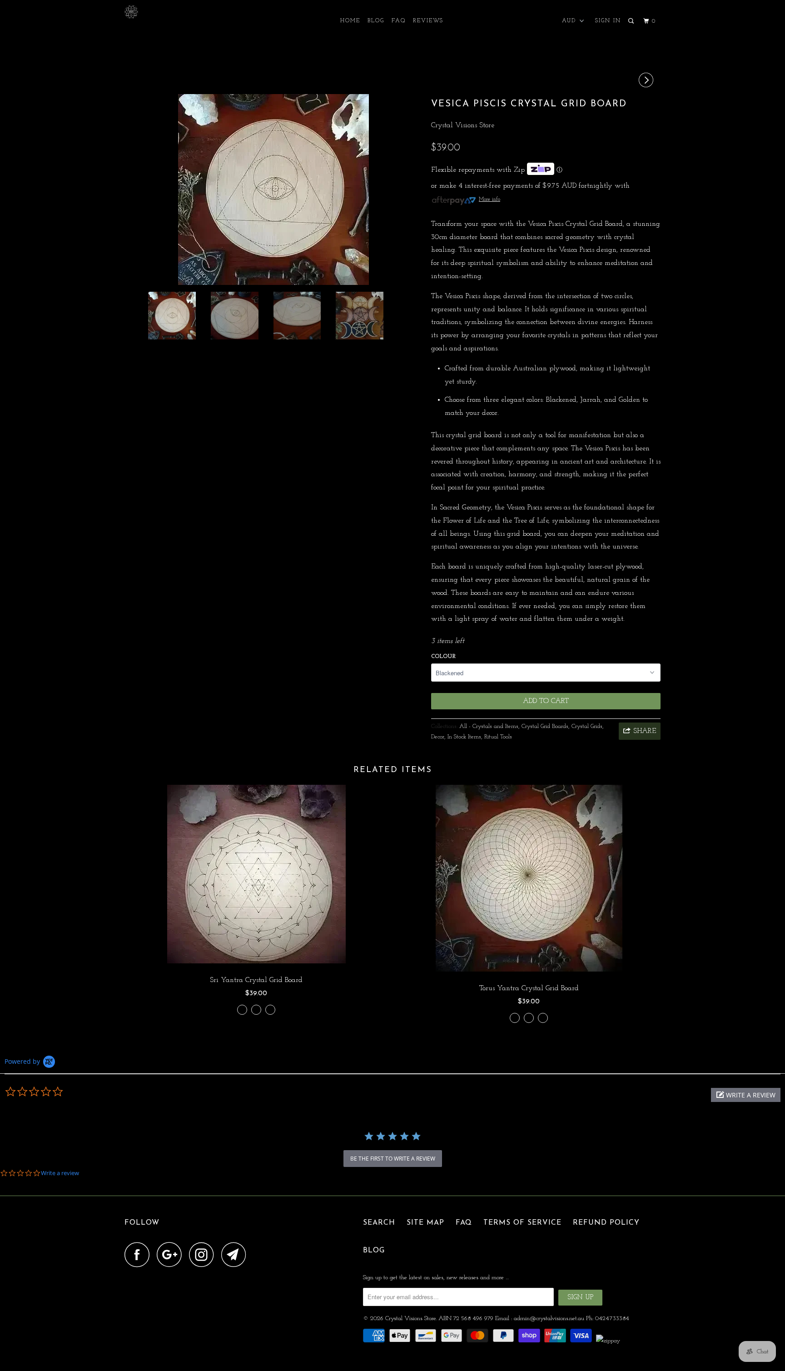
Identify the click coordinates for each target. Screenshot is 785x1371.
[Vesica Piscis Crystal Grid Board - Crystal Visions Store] (273, 189)
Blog (376, 21)
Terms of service (522, 1222)
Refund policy (606, 1222)
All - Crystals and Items (488, 726)
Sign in (608, 21)
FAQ (399, 21)
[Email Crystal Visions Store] (236, 1254)
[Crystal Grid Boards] (242, 1014)
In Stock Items (464, 737)
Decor (437, 737)
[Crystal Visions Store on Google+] (172, 1254)
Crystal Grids (586, 726)
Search (379, 1222)
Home (350, 21)
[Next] (647, 81)
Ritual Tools (498, 737)
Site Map (425, 1222)
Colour (443, 656)
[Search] (631, 21)
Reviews (428, 21)
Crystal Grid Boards (545, 726)
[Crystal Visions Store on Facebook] (139, 1254)
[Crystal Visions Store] (171, 11)
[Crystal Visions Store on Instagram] (204, 1254)
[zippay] (609, 1340)
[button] (745, 1095)
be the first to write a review (392, 1158)
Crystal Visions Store (462, 125)
